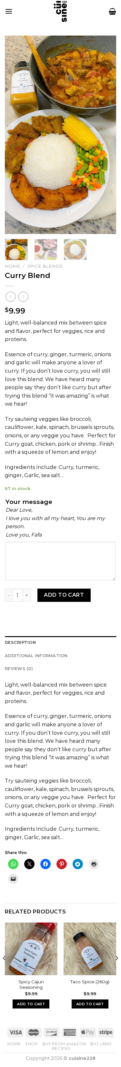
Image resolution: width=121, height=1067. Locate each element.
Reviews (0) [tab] (19, 668)
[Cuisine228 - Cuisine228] (60, 11)
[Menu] (9, 11)
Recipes (61, 1048)
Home (12, 266)
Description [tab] (20, 642)
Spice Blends (45, 266)
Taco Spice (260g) (89, 981)
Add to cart (64, 595)
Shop (31, 1043)
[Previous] (15, 135)
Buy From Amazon (64, 1043)
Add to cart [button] (31, 1004)
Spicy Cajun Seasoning (31, 984)
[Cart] (112, 11)
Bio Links (101, 1043)
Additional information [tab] (36, 655)
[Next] (106, 135)
